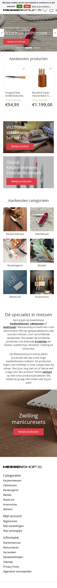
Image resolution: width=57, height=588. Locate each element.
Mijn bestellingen (13, 526)
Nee (27, 6)
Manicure (15, 297)
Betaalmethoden (13, 557)
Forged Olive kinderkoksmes (14, 94)
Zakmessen (42, 234)
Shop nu (12, 41)
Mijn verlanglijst (12, 531)
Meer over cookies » (41, 6)
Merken (8, 509)
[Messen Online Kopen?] (22, 10)
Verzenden (9, 552)
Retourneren (11, 547)
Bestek (42, 265)
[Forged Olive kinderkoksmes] (15, 77)
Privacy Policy (11, 566)
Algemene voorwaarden (17, 571)
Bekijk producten (28, 431)
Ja (19, 6)
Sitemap (8, 562)
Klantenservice (12, 542)
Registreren (10, 521)
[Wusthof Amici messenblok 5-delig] (42, 77)
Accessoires (42, 297)
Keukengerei (15, 265)
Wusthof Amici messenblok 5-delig (41, 94)
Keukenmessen (15, 234)
